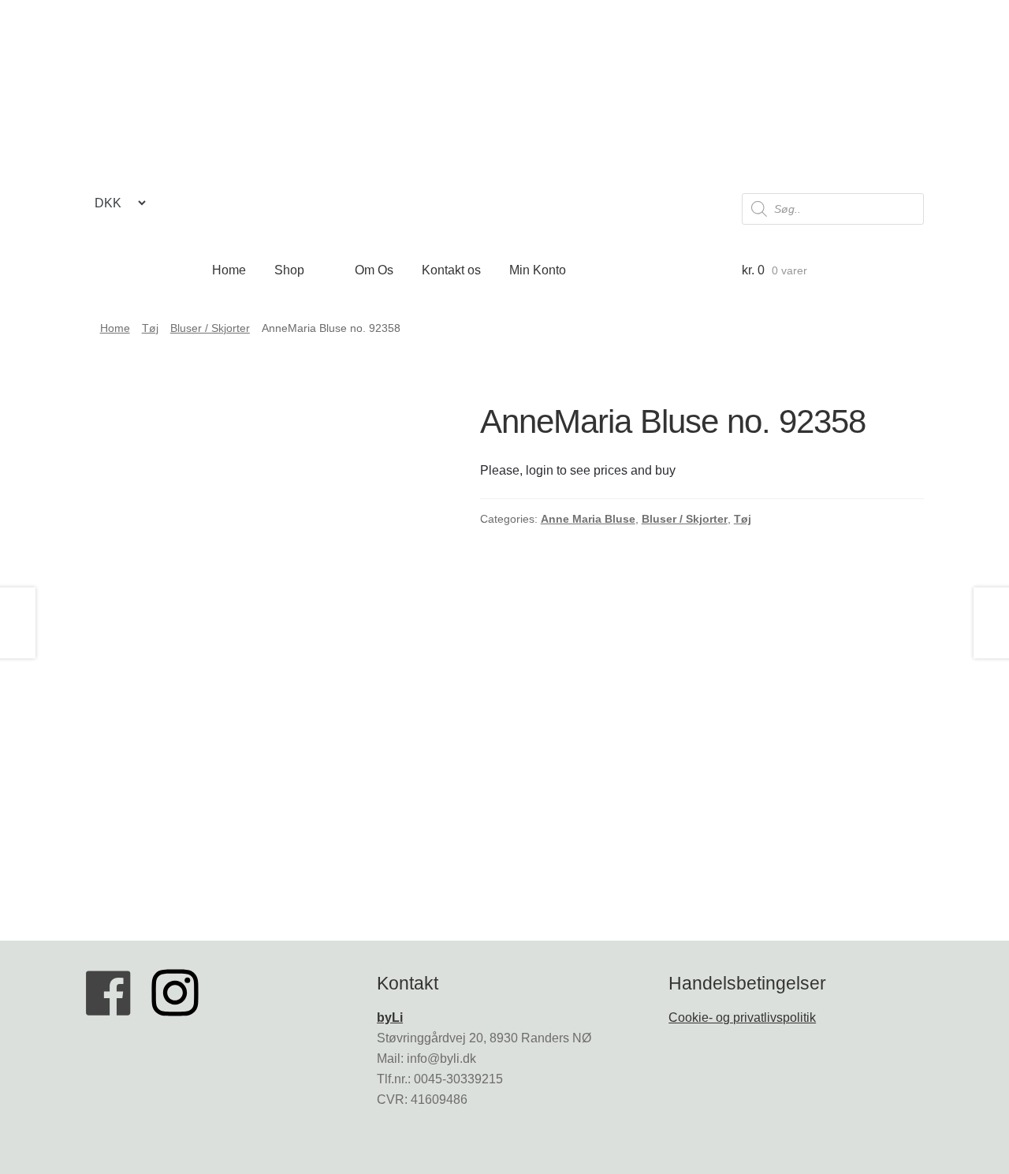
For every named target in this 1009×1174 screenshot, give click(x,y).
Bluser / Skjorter (210, 328)
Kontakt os (451, 270)
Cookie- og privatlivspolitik (742, 1017)
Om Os (374, 270)
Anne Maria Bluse (588, 518)
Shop (289, 270)
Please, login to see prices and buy (578, 470)
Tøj (150, 328)
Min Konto (537, 270)
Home (229, 270)
